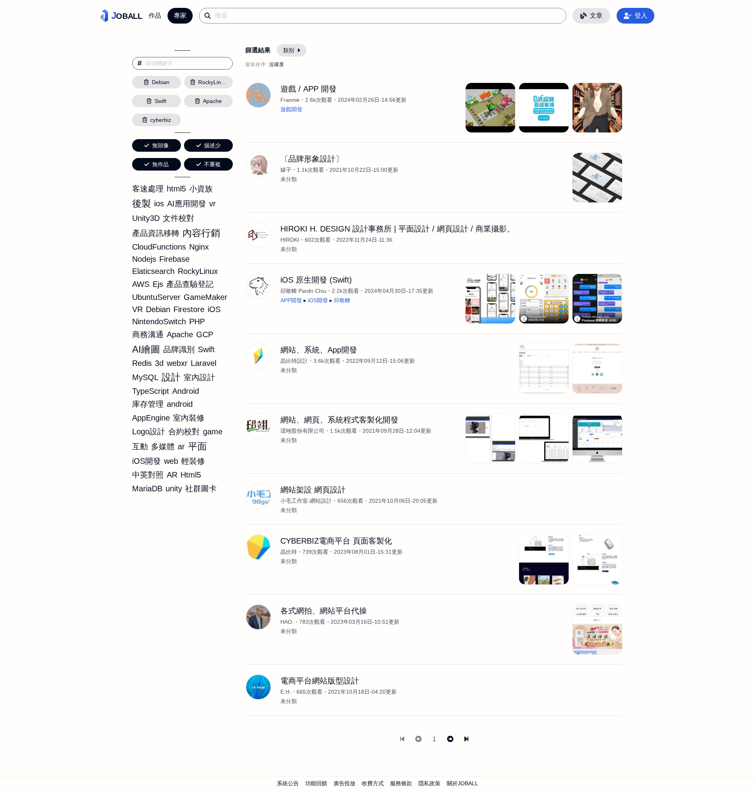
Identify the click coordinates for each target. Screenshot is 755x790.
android (180, 404)
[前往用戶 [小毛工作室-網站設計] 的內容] (258, 496)
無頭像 (160, 145)
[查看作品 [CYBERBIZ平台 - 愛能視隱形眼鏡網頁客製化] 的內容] (544, 560)
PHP (197, 321)
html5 (176, 188)
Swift (206, 349)
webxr (177, 363)
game (213, 431)
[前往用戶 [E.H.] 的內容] (258, 687)
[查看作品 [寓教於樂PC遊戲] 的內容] (544, 108)
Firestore (188, 309)
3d (159, 363)
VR (137, 309)
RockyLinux (198, 271)
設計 (171, 377)
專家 (180, 15)
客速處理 (148, 188)
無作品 (160, 164)
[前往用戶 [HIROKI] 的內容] (258, 235)
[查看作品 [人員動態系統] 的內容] (544, 438)
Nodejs (144, 259)
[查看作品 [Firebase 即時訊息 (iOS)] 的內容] (597, 299)
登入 (641, 15)
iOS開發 (146, 461)
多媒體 (163, 446)
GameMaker (205, 297)
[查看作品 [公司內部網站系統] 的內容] (597, 438)
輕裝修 (193, 461)
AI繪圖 (146, 349)
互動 (140, 446)
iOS (214, 309)
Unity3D (146, 218)
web (171, 461)
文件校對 (178, 218)
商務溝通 (148, 334)
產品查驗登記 (190, 284)
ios (159, 203)
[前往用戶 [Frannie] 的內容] (258, 95)
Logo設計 (148, 431)
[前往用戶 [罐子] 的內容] (258, 165)
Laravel (203, 363)
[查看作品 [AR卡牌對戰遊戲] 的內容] (490, 108)
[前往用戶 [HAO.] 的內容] (258, 617)
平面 (197, 446)
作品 (155, 15)
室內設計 (199, 377)
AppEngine (151, 417)
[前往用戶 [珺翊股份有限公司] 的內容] (258, 426)
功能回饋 (316, 783)
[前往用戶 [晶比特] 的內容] (258, 547)
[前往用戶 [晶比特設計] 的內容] (258, 356)
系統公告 (288, 783)
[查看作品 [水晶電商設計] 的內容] (597, 369)
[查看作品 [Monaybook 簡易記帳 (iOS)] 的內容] (544, 299)
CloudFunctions (159, 247)
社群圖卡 (201, 488)
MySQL (145, 377)
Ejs (158, 284)
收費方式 (373, 783)
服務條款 (401, 783)
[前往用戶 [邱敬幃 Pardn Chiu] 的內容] (258, 286)
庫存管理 (148, 404)
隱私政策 (429, 783)
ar (181, 446)
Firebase (174, 259)
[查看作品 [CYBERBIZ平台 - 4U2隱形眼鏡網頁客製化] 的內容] (597, 560)
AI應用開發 (186, 203)
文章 (596, 15)
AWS (140, 284)
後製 (141, 203)
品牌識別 (179, 349)
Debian (158, 309)
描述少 (212, 145)
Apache (180, 334)
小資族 (201, 188)
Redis (142, 363)
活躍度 (276, 64)
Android (185, 391)
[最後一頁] (466, 739)
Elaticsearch (153, 271)
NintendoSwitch (159, 321)
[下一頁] (450, 739)
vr (212, 203)
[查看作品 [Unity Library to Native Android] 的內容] (597, 108)
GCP (204, 334)
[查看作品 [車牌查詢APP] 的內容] (490, 438)
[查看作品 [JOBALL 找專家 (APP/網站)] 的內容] (490, 299)
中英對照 (148, 474)
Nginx (199, 247)
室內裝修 (188, 417)
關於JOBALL (462, 783)
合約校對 (184, 431)
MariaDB (147, 488)
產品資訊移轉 (155, 233)
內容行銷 (201, 233)
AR (172, 474)
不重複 (212, 164)
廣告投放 (344, 783)
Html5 (190, 474)
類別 (288, 50)
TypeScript (150, 391)
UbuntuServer (156, 297)
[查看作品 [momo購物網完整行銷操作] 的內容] (597, 629)
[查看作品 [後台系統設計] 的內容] (544, 369)
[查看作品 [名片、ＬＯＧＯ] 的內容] (597, 177)
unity (174, 488)
